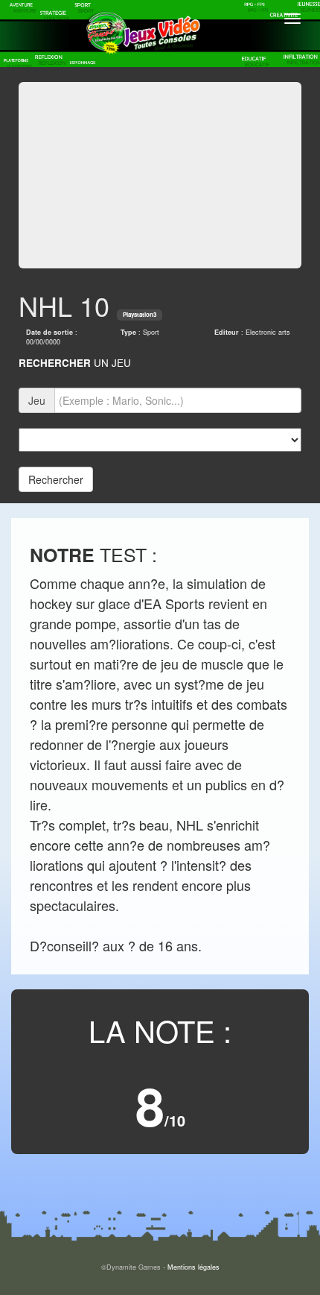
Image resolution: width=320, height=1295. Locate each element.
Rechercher (55, 479)
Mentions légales (193, 1267)
